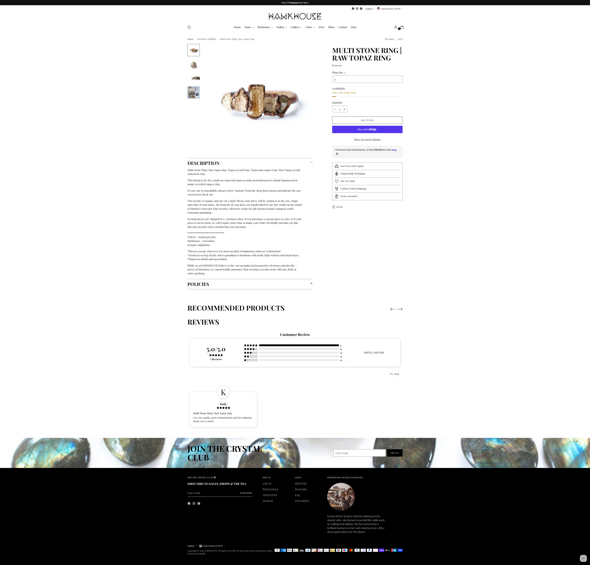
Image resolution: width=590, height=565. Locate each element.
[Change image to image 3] (193, 78)
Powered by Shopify (196, 553)
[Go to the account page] (394, 27)
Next (400, 39)
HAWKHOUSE (211, 550)
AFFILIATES (270, 495)
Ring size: (338, 72)
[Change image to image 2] (193, 64)
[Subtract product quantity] (335, 109)
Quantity (337, 102)
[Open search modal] (189, 27)
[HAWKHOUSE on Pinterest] (361, 8)
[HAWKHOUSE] (295, 16)
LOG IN (267, 483)
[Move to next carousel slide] (400, 309)
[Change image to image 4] (193, 92)
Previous (389, 39)
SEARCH (268, 501)
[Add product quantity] (344, 109)
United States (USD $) (390, 8)
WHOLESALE (270, 489)
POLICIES (301, 489)
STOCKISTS (302, 501)
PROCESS (300, 483)
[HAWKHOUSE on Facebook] (353, 8)
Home (190, 39)
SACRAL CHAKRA (206, 39)
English (369, 8)
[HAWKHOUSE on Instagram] (357, 8)
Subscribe (246, 493)
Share (339, 207)
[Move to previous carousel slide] (392, 309)
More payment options (367, 139)
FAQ (297, 495)
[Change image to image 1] (193, 50)
